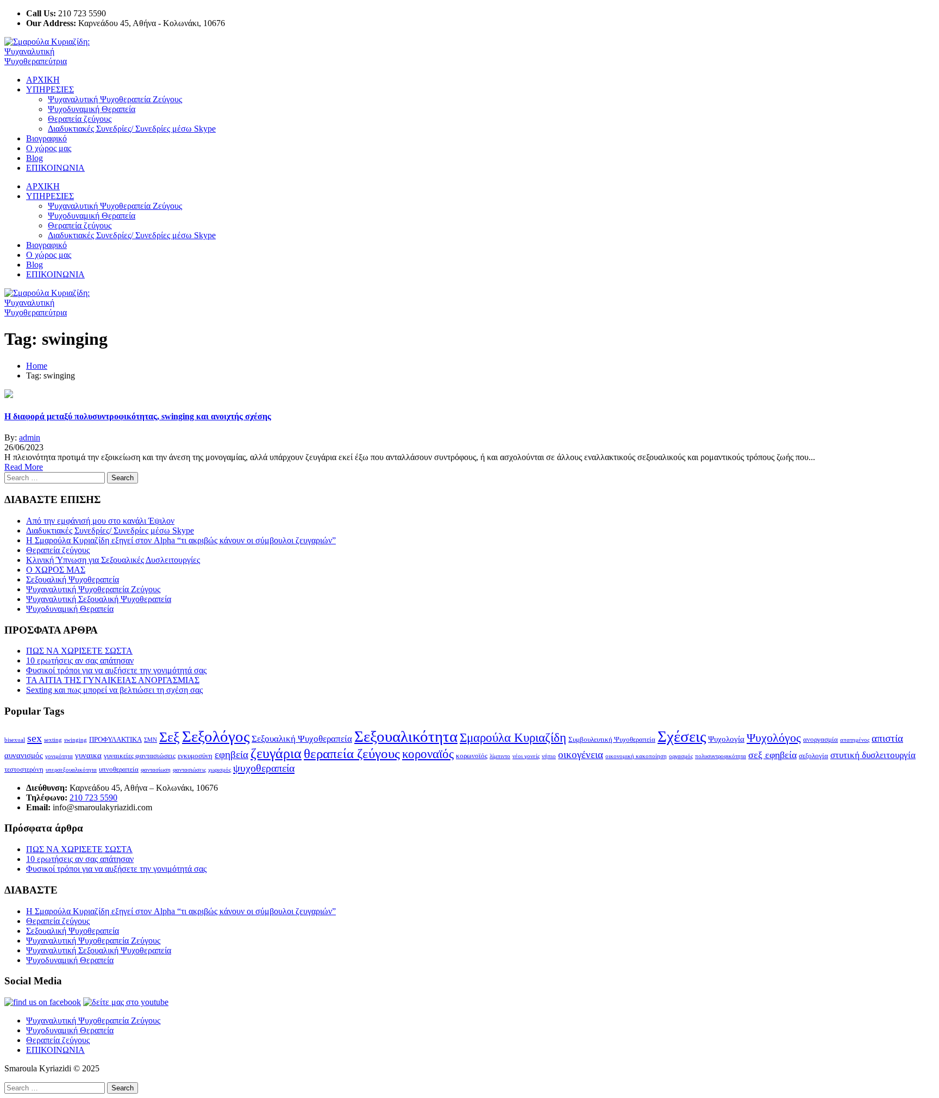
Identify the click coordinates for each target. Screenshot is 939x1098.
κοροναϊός (428, 754)
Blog (34, 158)
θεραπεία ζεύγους (352, 753)
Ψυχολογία (726, 738)
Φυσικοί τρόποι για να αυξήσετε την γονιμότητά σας (116, 670)
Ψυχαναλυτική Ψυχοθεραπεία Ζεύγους (115, 99)
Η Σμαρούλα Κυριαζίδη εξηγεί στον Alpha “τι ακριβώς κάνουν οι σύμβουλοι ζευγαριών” (181, 540)
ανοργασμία (820, 739)
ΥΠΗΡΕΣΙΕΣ (50, 89)
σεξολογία (813, 756)
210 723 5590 (93, 797)
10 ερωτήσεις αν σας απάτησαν (80, 660)
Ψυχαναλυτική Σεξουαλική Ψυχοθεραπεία (98, 599)
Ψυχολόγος (774, 738)
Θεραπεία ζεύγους (79, 118)
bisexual (14, 740)
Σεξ (169, 737)
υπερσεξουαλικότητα (71, 770)
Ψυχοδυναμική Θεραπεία (91, 109)
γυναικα (88, 755)
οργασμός (681, 756)
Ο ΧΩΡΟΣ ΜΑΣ (55, 569)
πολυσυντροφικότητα (720, 756)
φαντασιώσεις (189, 770)
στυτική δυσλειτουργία (873, 755)
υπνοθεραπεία (119, 769)
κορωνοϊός (471, 756)
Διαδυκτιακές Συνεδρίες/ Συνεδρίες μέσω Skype (132, 128)
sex (34, 738)
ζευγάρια (276, 753)
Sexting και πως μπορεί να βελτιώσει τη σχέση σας (114, 689)
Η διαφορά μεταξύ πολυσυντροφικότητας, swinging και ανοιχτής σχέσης (137, 416)
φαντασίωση (156, 770)
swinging (75, 740)
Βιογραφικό (46, 138)
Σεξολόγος (215, 736)
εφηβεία (231, 754)
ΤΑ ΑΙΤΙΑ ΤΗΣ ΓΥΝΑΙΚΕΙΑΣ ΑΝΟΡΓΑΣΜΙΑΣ (112, 680)
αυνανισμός (23, 755)
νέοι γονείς (526, 756)
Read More (23, 467)
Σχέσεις (682, 736)
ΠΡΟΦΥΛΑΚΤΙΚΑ (115, 739)
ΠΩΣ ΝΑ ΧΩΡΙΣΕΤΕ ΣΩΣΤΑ (79, 650)
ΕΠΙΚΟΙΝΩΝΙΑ (55, 167)
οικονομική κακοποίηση (636, 756)
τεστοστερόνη (23, 769)
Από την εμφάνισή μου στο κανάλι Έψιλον (100, 520)
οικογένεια (580, 754)
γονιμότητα (59, 756)
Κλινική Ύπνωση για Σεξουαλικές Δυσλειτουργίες (113, 559)
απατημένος (854, 740)
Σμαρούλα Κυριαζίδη (513, 738)
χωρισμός (219, 770)
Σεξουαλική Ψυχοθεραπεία (72, 579)
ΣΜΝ (150, 740)
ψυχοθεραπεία (264, 768)
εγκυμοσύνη (195, 756)
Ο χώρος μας (48, 148)
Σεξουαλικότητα (406, 736)
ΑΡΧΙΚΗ (43, 79)
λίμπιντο (500, 756)
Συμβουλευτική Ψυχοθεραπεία (611, 739)
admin (29, 437)
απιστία (887, 738)
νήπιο (549, 756)
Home (36, 365)
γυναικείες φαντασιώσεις (140, 756)
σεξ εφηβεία (772, 754)
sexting (53, 740)
